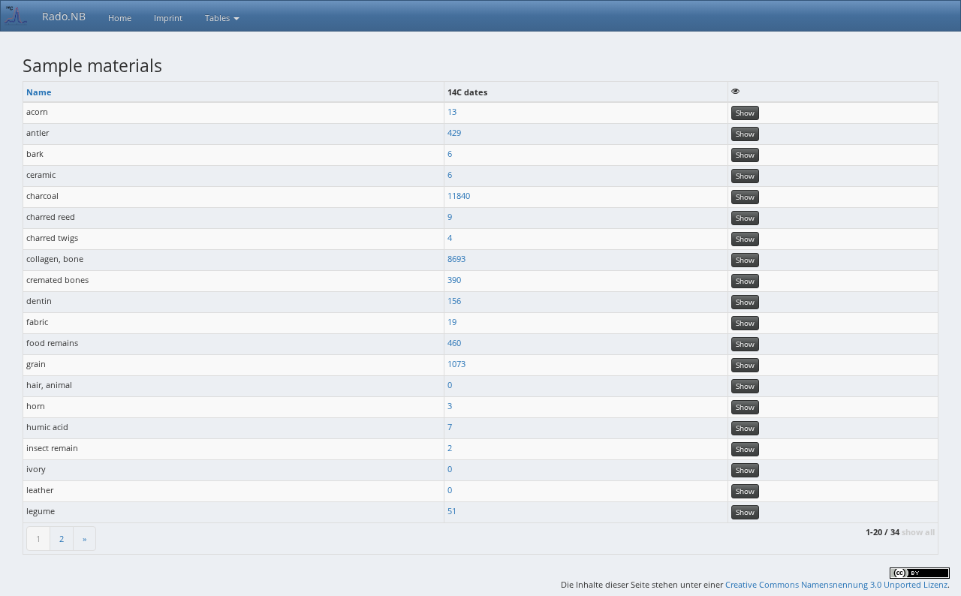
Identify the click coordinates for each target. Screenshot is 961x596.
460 (454, 342)
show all (918, 531)
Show (745, 112)
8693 (456, 258)
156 (454, 300)
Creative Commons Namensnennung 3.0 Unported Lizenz (836, 584)
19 (451, 321)
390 (454, 279)
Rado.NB (64, 16)
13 (451, 111)
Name (39, 92)
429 (454, 132)
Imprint (168, 17)
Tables (218, 17)
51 (451, 510)
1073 (456, 363)
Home (119, 17)
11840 (458, 195)
